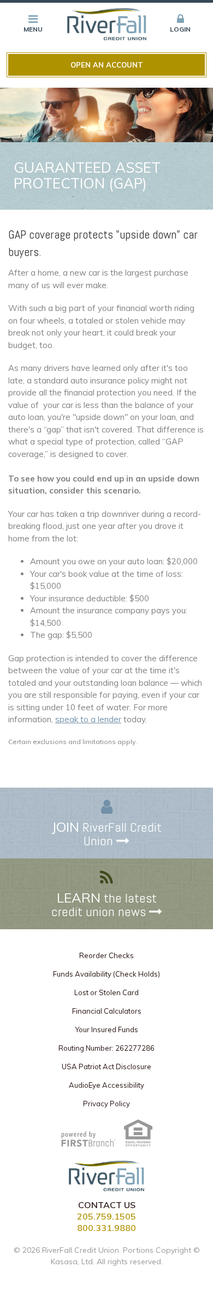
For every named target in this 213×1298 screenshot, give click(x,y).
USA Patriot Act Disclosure (106, 1066)
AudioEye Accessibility (106, 1085)
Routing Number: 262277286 (106, 1048)
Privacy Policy (106, 1103)
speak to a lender (88, 719)
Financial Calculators (106, 1011)
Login (180, 29)
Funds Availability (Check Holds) (106, 974)
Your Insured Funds (106, 1029)
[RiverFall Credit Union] (106, 23)
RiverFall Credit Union (107, 834)
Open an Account (106, 64)
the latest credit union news (104, 904)
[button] (180, 24)
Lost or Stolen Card (106, 992)
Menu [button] (33, 29)
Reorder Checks (106, 955)
